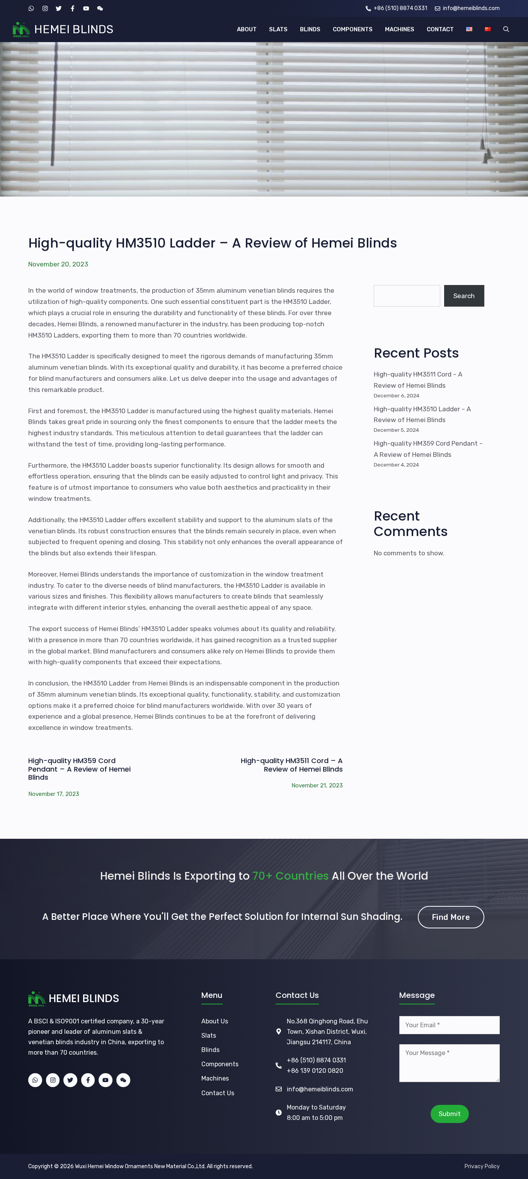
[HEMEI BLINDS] (21, 29)
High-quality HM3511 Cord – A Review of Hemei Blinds (292, 765)
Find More (451, 917)
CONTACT (440, 29)
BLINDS (310, 29)
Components (219, 1064)
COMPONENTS (353, 29)
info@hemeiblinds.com (320, 1089)
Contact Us (217, 1093)
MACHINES (399, 29)
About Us (214, 1021)
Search (464, 296)
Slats (208, 1035)
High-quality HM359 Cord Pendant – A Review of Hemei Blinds (79, 769)
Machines (215, 1078)
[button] (506, 29)
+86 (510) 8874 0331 (316, 1060)
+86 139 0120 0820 (315, 1070)
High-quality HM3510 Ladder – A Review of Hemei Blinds (212, 243)
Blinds (210, 1049)
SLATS (278, 29)
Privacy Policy (482, 1166)
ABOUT (247, 29)
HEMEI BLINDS (73, 29)
